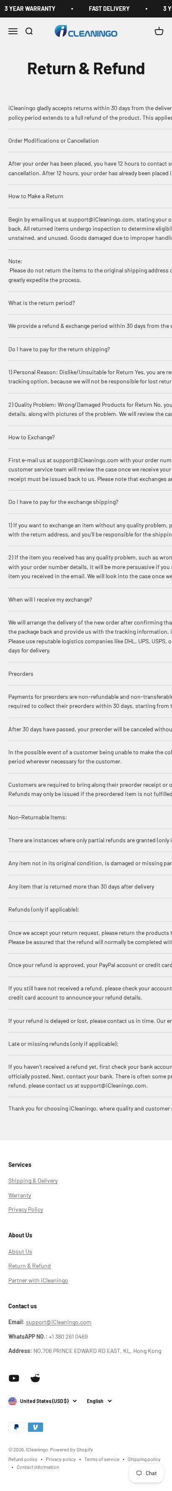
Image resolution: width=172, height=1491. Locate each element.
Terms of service (101, 1459)
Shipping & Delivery (33, 1180)
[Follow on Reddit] (35, 1378)
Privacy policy (61, 1459)
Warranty (19, 1195)
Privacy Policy (25, 1209)
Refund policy (23, 1459)
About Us (20, 1251)
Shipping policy (144, 1459)
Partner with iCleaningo (38, 1280)
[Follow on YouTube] (14, 1378)
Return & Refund (29, 1265)
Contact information (38, 1467)
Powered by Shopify (71, 1449)
